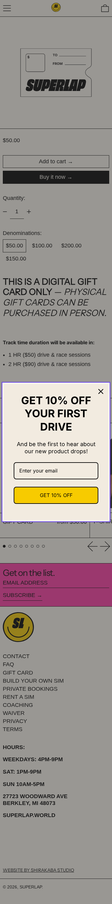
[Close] (100, 391)
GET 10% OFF (56, 495)
